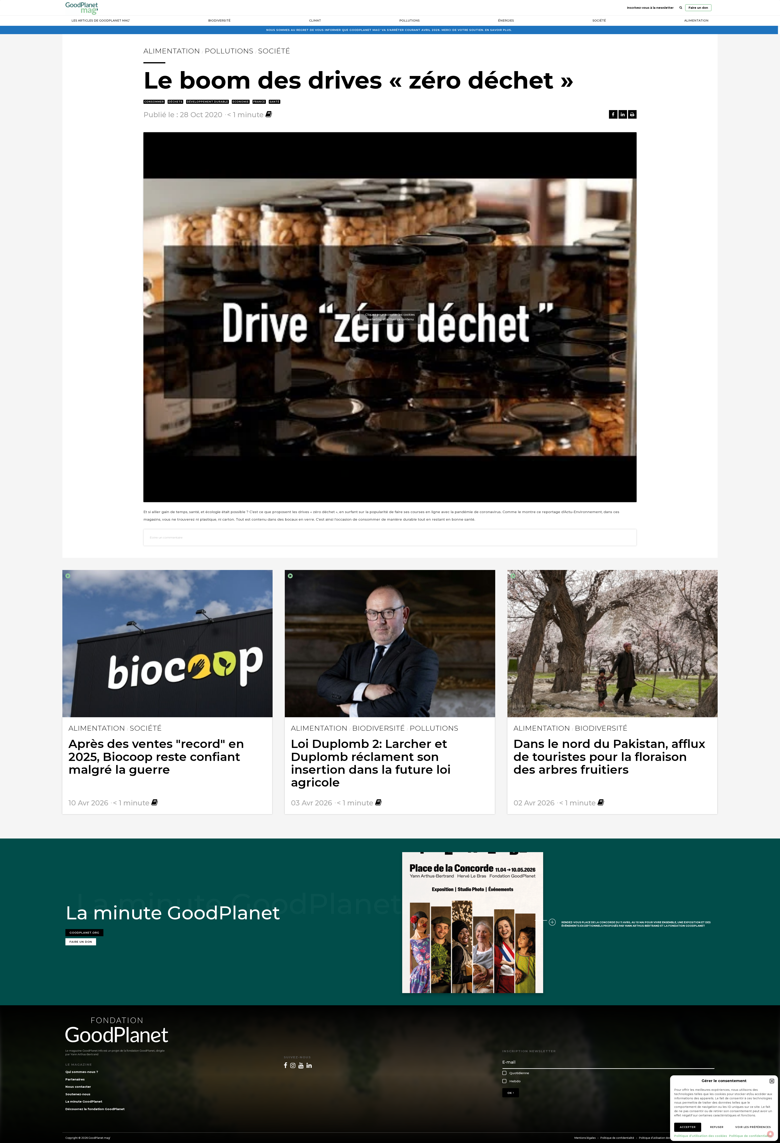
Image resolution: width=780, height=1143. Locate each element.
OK (510, 1092)
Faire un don (698, 8)
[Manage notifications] (770, 1134)
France (259, 101)
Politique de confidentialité (750, 1136)
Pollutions (409, 20)
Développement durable (207, 101)
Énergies (506, 20)
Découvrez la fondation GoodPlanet (95, 1109)
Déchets (175, 101)
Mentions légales (585, 1137)
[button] (772, 1081)
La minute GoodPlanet (83, 1101)
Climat (315, 20)
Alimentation (696, 20)
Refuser (717, 1127)
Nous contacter (78, 1087)
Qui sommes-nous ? (81, 1072)
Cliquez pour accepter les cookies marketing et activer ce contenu (390, 317)
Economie (241, 101)
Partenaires (75, 1079)
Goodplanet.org (84, 932)
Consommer (154, 101)
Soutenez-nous (77, 1094)
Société (599, 20)
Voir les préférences (753, 1127)
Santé (275, 101)
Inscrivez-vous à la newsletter (650, 8)
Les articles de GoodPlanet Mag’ (101, 20)
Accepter (688, 1127)
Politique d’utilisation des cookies (700, 1136)
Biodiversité (219, 20)
